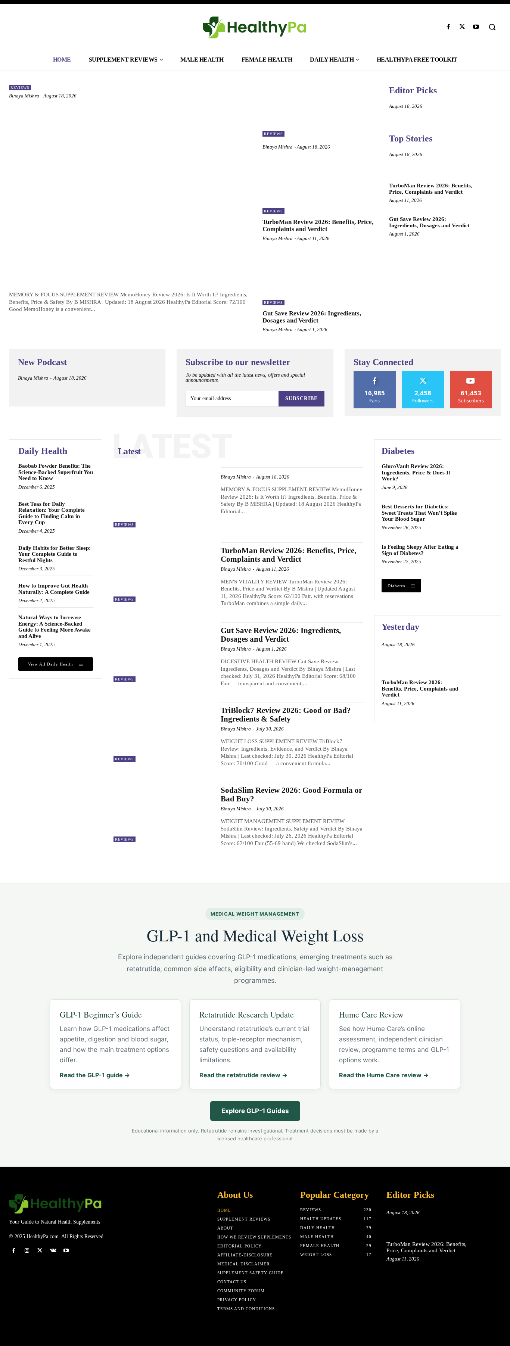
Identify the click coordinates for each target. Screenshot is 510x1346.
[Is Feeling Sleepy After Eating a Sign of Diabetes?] (479, 556)
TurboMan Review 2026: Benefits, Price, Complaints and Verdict (317, 225)
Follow (423, 374)
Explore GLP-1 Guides (255, 1111)
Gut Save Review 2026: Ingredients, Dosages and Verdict (311, 317)
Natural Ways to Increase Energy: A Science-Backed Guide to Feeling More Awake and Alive (54, 626)
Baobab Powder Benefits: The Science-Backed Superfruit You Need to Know (55, 472)
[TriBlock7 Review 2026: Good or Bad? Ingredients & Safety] (163, 732)
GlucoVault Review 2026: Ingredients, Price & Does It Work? (416, 472)
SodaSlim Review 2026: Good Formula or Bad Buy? (291, 794)
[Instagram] (26, 1250)
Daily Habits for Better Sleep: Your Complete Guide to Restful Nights (54, 554)
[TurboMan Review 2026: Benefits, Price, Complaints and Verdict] (320, 188)
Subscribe (301, 398)
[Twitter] (462, 27)
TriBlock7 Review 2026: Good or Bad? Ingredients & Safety (286, 714)
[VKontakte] (53, 1250)
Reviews (19, 87)
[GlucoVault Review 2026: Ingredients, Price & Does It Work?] (479, 476)
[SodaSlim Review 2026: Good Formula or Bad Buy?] (163, 812)
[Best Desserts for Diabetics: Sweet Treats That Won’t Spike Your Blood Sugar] (479, 516)
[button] (492, 27)
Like (374, 374)
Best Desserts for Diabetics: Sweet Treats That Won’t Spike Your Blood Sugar (419, 513)
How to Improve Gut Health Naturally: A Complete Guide (54, 589)
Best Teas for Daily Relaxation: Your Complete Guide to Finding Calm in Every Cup (51, 513)
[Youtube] (476, 27)
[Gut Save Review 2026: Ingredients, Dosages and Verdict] (320, 279)
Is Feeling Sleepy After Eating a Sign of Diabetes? (420, 550)
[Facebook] (448, 27)
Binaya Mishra (24, 96)
